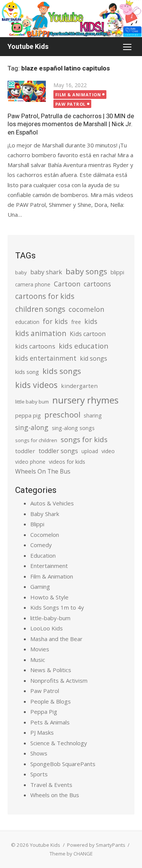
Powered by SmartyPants (96, 844)
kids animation (40, 333)
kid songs (93, 358)
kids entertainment (45, 358)
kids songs (61, 371)
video (108, 451)
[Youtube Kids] (71, 18)
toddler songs (58, 451)
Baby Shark (44, 514)
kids (90, 321)
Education (43, 555)
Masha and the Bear (56, 639)
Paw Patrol (70, 104)
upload (89, 451)
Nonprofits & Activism (58, 680)
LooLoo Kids (46, 628)
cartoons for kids (44, 296)
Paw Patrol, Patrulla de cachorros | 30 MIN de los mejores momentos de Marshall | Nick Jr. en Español (71, 124)
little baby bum (32, 401)
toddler (25, 451)
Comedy (41, 545)
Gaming (40, 586)
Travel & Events (51, 784)
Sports (39, 774)
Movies (39, 649)
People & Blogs (50, 701)
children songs (40, 309)
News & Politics (50, 670)
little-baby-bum (50, 618)
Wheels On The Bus (42, 471)
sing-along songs (73, 428)
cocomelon (86, 309)
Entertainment (49, 565)
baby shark (46, 271)
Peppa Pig (43, 711)
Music (37, 659)
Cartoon (67, 283)
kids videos (36, 384)
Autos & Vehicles (52, 503)
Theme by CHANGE (71, 853)
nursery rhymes (85, 400)
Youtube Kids (28, 46)
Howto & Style (49, 597)
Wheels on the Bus (54, 795)
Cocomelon (44, 534)
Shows (38, 753)
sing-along (31, 427)
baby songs (86, 271)
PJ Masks (42, 732)
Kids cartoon (88, 334)
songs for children (36, 440)
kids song (27, 371)
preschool (62, 414)
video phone (30, 461)
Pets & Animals (50, 722)
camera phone (32, 284)
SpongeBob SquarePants (62, 764)
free (76, 321)
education (27, 321)
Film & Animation (78, 94)
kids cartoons (35, 346)
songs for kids (84, 439)
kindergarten (79, 385)
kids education (83, 345)
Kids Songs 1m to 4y (57, 607)
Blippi (37, 524)
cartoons (97, 283)
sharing (92, 415)
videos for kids (67, 461)
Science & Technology (58, 743)
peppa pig (28, 415)
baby (21, 272)
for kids (55, 321)
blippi (117, 272)
